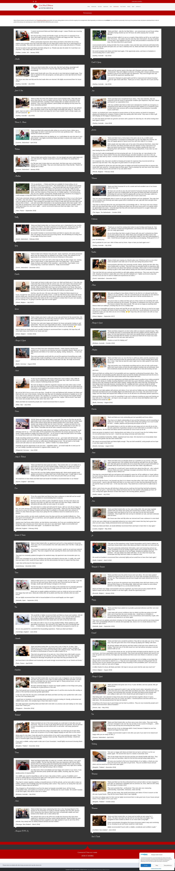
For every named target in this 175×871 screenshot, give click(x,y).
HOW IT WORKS (87, 856)
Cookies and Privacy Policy (156, 868)
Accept (145, 865)
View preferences (168, 865)
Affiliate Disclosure (106, 869)
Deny (157, 865)
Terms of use (90, 869)
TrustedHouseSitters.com (43, 20)
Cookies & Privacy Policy (97, 869)
